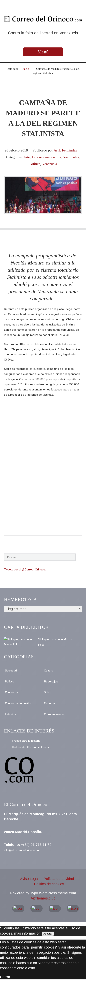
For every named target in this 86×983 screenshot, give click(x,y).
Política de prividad (59, 879)
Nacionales (71, 157)
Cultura (48, 670)
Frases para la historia (26, 740)
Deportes (50, 703)
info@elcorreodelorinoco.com (22, 850)
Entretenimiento (54, 714)
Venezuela (49, 164)
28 (7, 150)
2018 (24, 150)
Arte (26, 157)
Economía (11, 692)
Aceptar (47, 933)
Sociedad (11, 670)
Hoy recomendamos (46, 157)
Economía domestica (18, 703)
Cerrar (5, 977)
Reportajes (51, 681)
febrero (15, 150)
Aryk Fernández (65, 150)
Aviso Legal (29, 879)
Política (34, 164)
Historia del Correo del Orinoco (31, 747)
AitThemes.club (43, 898)
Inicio (25, 68)
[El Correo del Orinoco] (43, 19)
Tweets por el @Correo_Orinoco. (25, 569)
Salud (47, 692)
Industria (10, 714)
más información (27, 933)
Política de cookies (49, 884)
